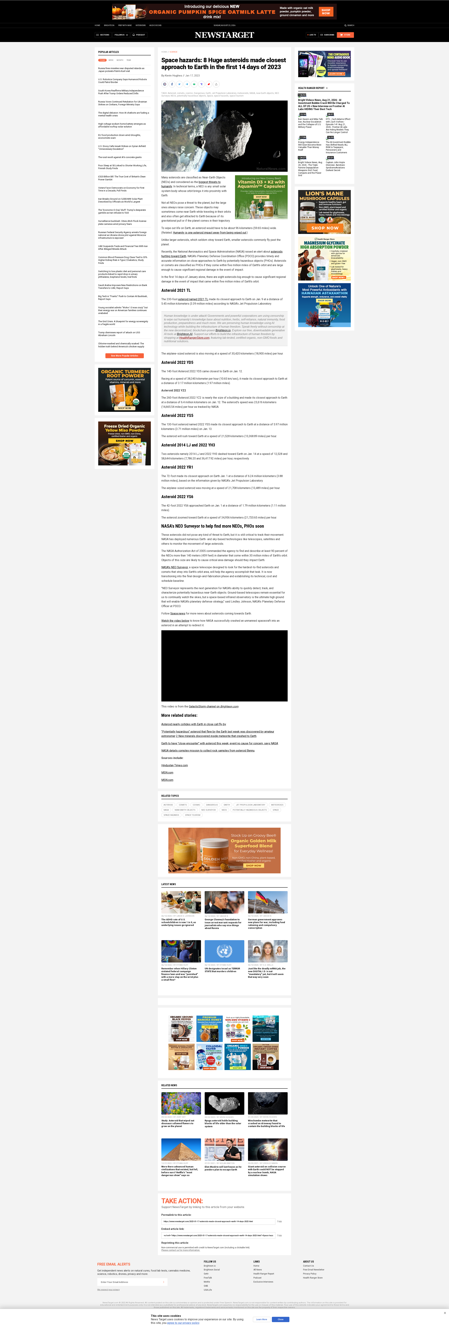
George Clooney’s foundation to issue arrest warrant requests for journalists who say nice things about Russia (223, 923)
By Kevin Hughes (171, 75)
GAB (206, 1286)
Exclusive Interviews (263, 1282)
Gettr (206, 1274)
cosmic (189, 93)
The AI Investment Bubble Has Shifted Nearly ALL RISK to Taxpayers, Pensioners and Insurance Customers (338, 147)
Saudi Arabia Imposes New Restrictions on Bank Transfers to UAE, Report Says (122, 286)
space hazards (221, 96)
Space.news (177, 613)
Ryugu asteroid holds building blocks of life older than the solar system (223, 1123)
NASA (252, 93)
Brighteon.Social (212, 1269)
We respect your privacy (108, 1290)
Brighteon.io (223, 330)
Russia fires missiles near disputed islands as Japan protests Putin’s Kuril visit (121, 69)
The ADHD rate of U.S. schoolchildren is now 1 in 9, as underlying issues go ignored (178, 922)
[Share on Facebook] (172, 84)
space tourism (237, 96)
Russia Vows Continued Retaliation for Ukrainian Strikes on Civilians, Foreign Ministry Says (122, 103)
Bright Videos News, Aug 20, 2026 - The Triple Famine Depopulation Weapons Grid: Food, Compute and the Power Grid (310, 169)
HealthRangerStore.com (194, 337)
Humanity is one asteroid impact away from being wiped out (209, 232)
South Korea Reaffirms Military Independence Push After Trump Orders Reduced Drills (121, 92)
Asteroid (172, 93)
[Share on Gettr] (209, 84)
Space (210, 96)
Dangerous (199, 93)
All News (257, 1269)
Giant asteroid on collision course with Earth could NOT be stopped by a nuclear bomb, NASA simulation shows (267, 1170)
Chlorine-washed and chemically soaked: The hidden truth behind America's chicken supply (121, 345)
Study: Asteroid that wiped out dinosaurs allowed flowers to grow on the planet (177, 1123)
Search (350, 25)
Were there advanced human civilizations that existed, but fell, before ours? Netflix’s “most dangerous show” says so (179, 1170)
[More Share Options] (216, 84)
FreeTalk (208, 1278)
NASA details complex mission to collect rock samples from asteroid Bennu (207, 750)
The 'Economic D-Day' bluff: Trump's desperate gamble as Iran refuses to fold (122, 211)
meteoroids (243, 93)
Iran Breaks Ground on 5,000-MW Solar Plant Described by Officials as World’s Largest (120, 200)
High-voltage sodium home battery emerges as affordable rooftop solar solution (122, 125)
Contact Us (308, 1266)
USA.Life (208, 1290)
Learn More (261, 1319)
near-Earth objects (265, 93)
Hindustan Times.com (174, 765)
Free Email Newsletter (313, 1269)
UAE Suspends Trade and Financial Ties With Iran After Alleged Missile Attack (123, 247)
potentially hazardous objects (191, 96)
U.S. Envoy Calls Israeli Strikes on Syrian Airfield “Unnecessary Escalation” (122, 147)
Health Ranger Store (313, 1278)
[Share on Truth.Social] (202, 84)
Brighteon (109, 25)
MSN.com (167, 772)
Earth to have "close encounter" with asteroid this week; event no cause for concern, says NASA (219, 743)
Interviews (141, 25)
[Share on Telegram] (187, 84)
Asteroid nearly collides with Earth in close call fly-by (193, 724)
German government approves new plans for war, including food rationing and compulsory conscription (266, 923)
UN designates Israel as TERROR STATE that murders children (222, 970)
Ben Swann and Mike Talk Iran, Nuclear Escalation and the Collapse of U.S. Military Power (310, 123)
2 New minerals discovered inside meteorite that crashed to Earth (216, 736)
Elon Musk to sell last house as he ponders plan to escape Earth (223, 1168)
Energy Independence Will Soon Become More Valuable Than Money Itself (309, 146)
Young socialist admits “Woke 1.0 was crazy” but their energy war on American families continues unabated (123, 310)
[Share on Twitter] (179, 84)
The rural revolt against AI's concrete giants (120, 157)
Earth (208, 93)
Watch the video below (175, 620)
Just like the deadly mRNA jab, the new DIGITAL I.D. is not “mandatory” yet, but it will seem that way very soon (267, 972)
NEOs (173, 96)
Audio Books (155, 25)
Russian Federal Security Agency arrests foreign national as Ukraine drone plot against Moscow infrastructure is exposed (122, 235)
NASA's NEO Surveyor (174, 567)
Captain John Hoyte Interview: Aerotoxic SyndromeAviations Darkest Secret (335, 166)
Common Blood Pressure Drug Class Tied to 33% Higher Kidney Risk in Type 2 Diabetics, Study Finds (122, 260)
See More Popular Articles (124, 356)
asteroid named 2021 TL (193, 299)
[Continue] (163, 1282)
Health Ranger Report (311, 88)
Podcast (257, 1278)
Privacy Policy (309, 1274)
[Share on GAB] (194, 84)
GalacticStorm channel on (213, 706)
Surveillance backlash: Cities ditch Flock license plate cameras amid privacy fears (122, 222)
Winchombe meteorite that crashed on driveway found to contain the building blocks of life (266, 1123)
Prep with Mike (125, 25)
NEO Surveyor (208, 810)
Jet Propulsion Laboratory (224, 93)
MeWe (207, 1282)
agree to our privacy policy (183, 1323)
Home (97, 25)
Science (173, 52)
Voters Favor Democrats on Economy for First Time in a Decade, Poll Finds (121, 189)
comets (181, 93)
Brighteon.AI (184, 334)
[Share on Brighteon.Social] (165, 84)
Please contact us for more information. (180, 1250)
